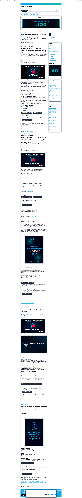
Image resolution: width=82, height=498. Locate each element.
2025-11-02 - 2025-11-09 (52, 124)
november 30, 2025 (33, 42)
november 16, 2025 (33, 216)
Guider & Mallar (31, 482)
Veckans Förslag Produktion (29, 303)
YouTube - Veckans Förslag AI (39, 10)
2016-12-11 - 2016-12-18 (52, 115)
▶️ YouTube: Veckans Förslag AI (27, 383)
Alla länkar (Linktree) (47, 10)
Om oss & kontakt (26, 14)
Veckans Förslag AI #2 (52, 86)
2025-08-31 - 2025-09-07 (53, 121)
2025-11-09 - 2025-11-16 (52, 126)
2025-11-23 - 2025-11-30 (52, 129)
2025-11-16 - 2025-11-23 (52, 127)
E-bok (27, 482)
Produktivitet (23, 303)
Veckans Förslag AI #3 (52, 85)
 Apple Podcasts (31, 10)
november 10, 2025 (33, 306)
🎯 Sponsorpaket (38, 12)
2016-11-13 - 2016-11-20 (52, 109)
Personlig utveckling (36, 482)
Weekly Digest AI (31, 106)
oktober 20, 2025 (33, 486)
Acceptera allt (53, 494)
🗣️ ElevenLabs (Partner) (55, 10)
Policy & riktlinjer (24, 495)
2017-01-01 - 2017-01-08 (52, 120)
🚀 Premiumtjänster (32, 12)
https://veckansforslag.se (25, 38)
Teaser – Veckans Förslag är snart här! (54, 95)
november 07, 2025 (33, 402)
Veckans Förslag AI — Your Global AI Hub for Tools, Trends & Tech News (33, 314)
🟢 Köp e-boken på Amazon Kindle (27, 282)
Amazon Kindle (27, 481)
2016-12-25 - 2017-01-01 (52, 118)
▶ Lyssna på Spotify (24, 10)
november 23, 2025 (33, 131)
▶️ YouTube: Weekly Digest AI (27, 112)
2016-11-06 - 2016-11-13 (52, 108)
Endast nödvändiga (47, 494)
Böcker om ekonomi (37, 481)
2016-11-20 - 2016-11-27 (52, 111)
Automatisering (32, 481)
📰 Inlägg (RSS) (52, 58)
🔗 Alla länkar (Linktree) (37, 112)
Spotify (50, 48)
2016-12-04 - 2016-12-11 (52, 114)
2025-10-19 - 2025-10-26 (52, 123)
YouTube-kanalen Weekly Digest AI (26, 152)
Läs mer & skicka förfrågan (27, 120)
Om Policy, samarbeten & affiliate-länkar (34, 14)
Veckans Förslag (26, 6)
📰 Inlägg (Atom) (52, 56)
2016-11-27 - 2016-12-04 (52, 112)
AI (24, 128)
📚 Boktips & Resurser (25, 12)
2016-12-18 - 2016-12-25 (52, 117)
